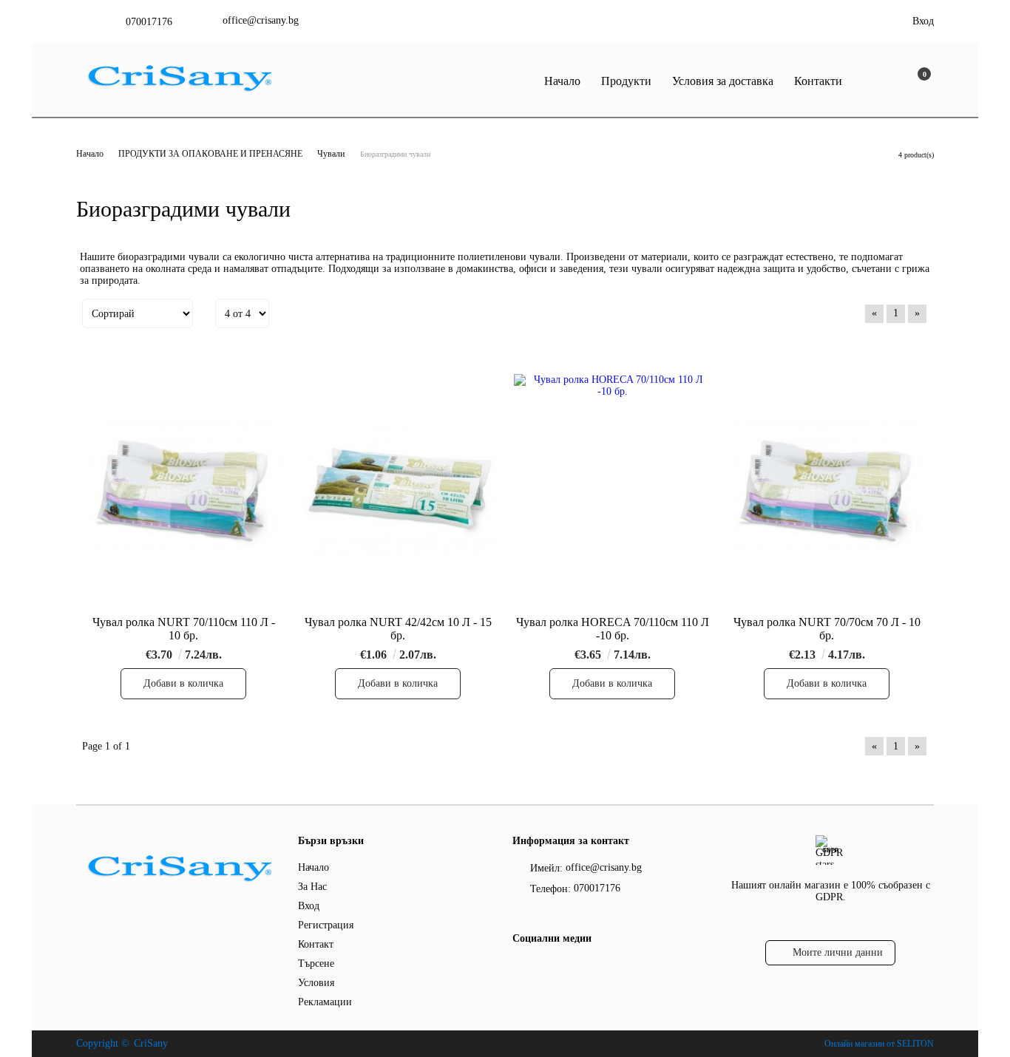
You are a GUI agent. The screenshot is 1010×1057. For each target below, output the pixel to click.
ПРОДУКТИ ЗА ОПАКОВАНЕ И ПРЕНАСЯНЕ (211, 154)
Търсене (316, 963)
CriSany (151, 1043)
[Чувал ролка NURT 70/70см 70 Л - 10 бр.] (826, 492)
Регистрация (325, 925)
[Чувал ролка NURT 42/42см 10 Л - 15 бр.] (397, 492)
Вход (923, 21)
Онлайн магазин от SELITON (879, 1044)
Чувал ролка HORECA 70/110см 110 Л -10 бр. (612, 629)
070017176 (149, 21)
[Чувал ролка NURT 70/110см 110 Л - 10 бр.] (183, 492)
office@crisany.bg (261, 20)
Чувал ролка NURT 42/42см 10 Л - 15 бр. (398, 629)
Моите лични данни (838, 952)
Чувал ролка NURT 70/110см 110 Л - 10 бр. (183, 629)
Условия (316, 982)
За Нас (312, 886)
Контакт (315, 944)
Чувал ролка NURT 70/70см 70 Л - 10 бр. (827, 629)
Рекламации (325, 1001)
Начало (562, 81)
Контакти (818, 81)
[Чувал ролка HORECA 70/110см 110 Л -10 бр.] (612, 492)
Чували (331, 154)
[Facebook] (520, 968)
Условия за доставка (722, 81)
